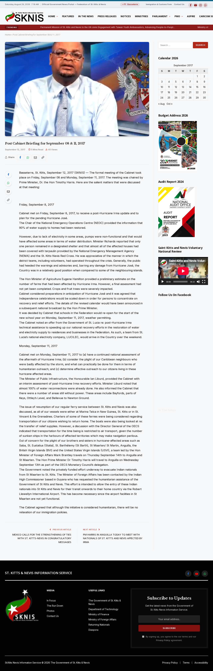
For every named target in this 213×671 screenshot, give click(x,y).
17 (162, 92)
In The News (86, 16)
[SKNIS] (24, 16)
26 (176, 97)
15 (197, 87)
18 (169, 92)
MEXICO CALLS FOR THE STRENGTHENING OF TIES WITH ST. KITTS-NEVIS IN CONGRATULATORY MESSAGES (41, 538)
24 (161, 97)
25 (169, 97)
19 (176, 92)
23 (204, 92)
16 (204, 87)
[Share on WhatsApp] (27, 157)
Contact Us (179, 4)
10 (162, 87)
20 (183, 92)
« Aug (161, 103)
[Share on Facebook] (20, 157)
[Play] (162, 281)
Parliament (160, 16)
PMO (177, 16)
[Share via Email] (35, 157)
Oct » (169, 103)
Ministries (141, 16)
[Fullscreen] (203, 281)
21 (190, 92)
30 (204, 97)
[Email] (8, 191)
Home (51, 16)
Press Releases (107, 16)
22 (197, 92)
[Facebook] (8, 174)
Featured (68, 16)
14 (190, 87)
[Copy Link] (42, 157)
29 (197, 97)
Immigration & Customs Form (159, 4)
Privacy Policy (163, 640)
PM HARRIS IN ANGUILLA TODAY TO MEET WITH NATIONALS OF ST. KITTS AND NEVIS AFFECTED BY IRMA (112, 538)
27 (183, 97)
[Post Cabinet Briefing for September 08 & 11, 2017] (77, 89)
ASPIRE (191, 16)
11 (169, 87)
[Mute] (198, 281)
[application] (183, 271)
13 (183, 87)
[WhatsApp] (8, 183)
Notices (126, 16)
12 (176, 87)
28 (190, 97)
